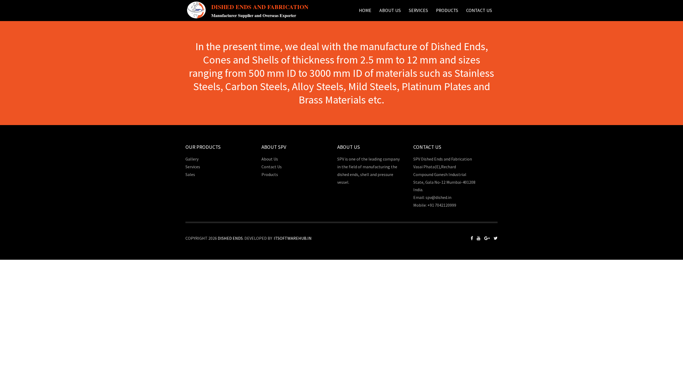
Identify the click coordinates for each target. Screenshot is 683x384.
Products (269, 174)
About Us (390, 10)
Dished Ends (230, 238)
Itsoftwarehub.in (293, 238)
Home (365, 10)
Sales (190, 174)
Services (418, 10)
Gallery (191, 159)
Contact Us (479, 10)
